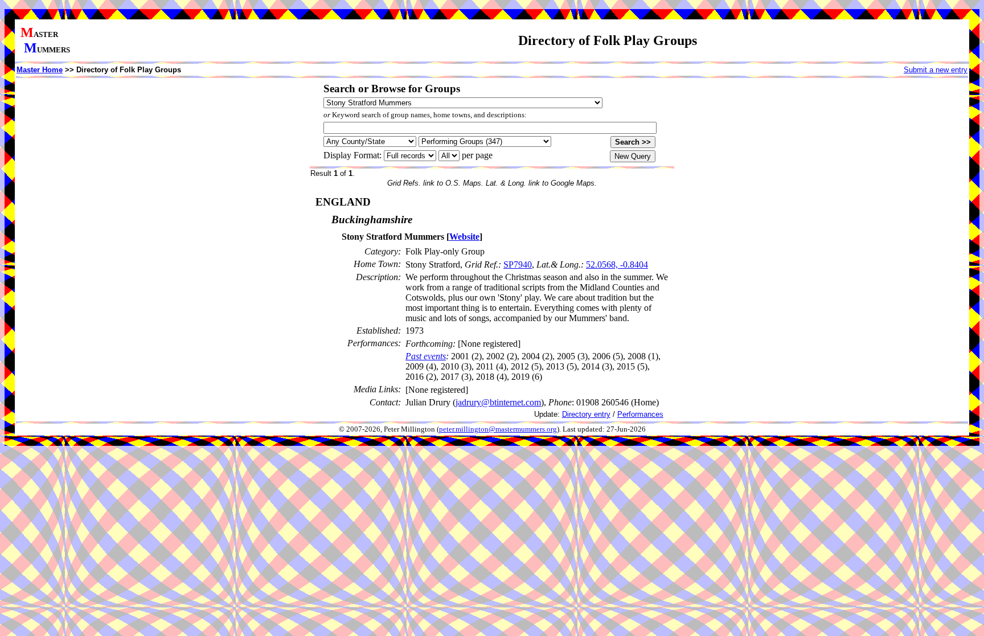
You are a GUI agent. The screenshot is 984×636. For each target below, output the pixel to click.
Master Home (40, 69)
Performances (640, 414)
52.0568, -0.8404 (617, 264)
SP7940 (517, 264)
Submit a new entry (935, 69)
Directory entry (586, 414)
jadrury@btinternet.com (498, 402)
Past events (425, 356)
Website (464, 236)
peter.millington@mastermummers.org (498, 429)
